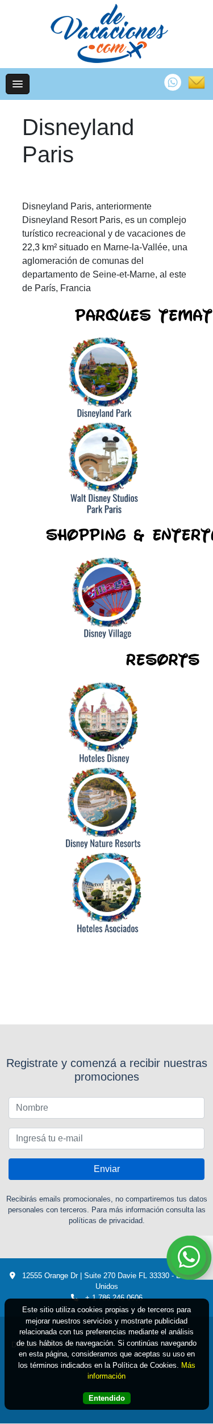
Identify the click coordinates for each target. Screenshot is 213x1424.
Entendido (107, 1398)
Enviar (107, 1169)
